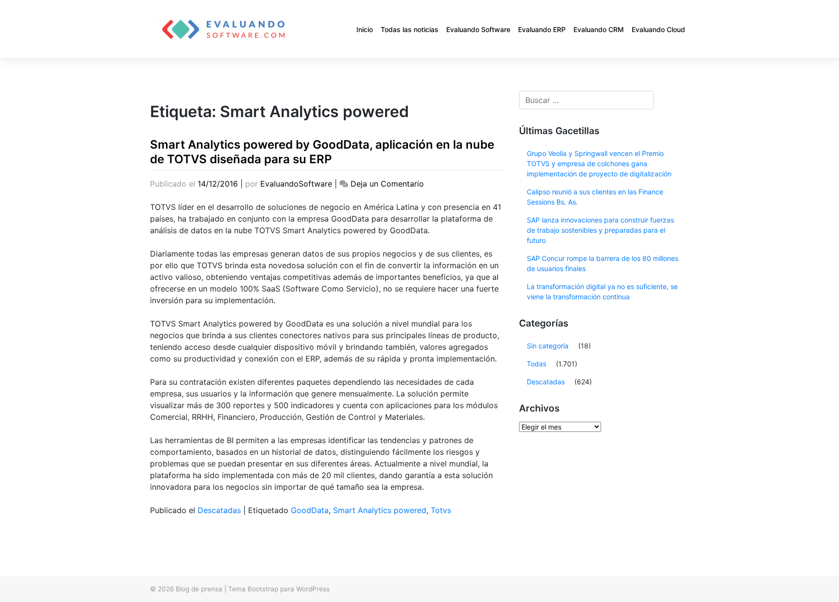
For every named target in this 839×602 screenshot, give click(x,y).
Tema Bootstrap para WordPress (279, 589)
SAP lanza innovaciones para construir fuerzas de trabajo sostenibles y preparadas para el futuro (600, 230)
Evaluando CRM (598, 29)
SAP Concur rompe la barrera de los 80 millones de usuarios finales (602, 263)
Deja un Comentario (387, 184)
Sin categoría (548, 346)
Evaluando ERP (542, 29)
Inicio (364, 29)
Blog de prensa (199, 589)
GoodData (310, 510)
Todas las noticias (409, 29)
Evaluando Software (478, 29)
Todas (536, 364)
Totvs (441, 510)
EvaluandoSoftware (296, 184)
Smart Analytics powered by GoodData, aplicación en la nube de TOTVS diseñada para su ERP (322, 152)
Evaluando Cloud (658, 29)
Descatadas (219, 510)
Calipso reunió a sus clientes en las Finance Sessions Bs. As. (595, 197)
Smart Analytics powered (379, 510)
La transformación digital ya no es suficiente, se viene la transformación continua (602, 291)
